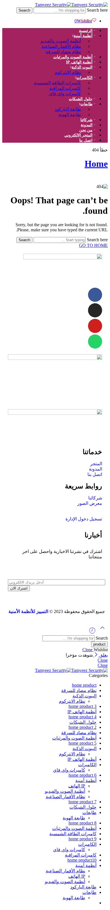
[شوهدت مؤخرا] (92, 632)
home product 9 (82, 838)
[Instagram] (95, 310)
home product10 (81, 860)
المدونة (87, 125)
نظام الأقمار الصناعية (65, 796)
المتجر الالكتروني (78, 135)
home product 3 (82, 706)
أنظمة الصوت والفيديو (65, 791)
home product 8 (82, 823)
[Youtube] (95, 326)
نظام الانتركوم (68, 72)
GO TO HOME (93, 245)
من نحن (86, 130)
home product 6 (82, 775)
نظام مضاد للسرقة (63, 51)
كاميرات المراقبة (80, 855)
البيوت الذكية (84, 695)
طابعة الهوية (69, 114)
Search (24, 10)
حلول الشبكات (82, 722)
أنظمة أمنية (85, 780)
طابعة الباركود (83, 887)
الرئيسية (86, 31)
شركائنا (86, 120)
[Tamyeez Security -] (71, 4)
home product (84, 685)
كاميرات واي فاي (65, 93)
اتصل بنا (86, 140)
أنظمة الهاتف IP (81, 711)
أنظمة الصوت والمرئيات (73, 57)
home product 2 (82, 727)
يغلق (103, 655)
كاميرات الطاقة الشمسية (72, 833)
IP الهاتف (76, 785)
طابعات (86, 104)
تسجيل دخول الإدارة (83, 518)
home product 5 (82, 743)
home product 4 (82, 716)
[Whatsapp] (95, 341)
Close (88, 649)
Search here (97, 10)
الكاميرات (84, 78)
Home (96, 164)
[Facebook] (95, 295)
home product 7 (82, 801)
